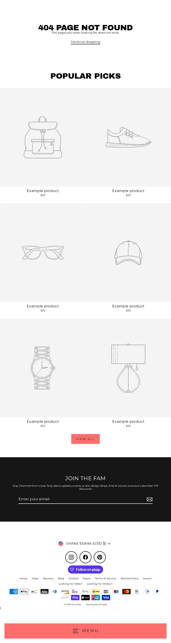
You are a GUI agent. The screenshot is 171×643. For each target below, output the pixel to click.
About (87, 578)
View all (85, 439)
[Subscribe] (149, 499)
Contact (73, 578)
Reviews (48, 578)
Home (23, 578)
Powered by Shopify (96, 604)
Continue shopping (85, 41)
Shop (35, 578)
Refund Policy (129, 578)
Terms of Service (105, 578)
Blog (61, 578)
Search (147, 578)
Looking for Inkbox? (99, 583)
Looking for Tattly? (70, 583)
